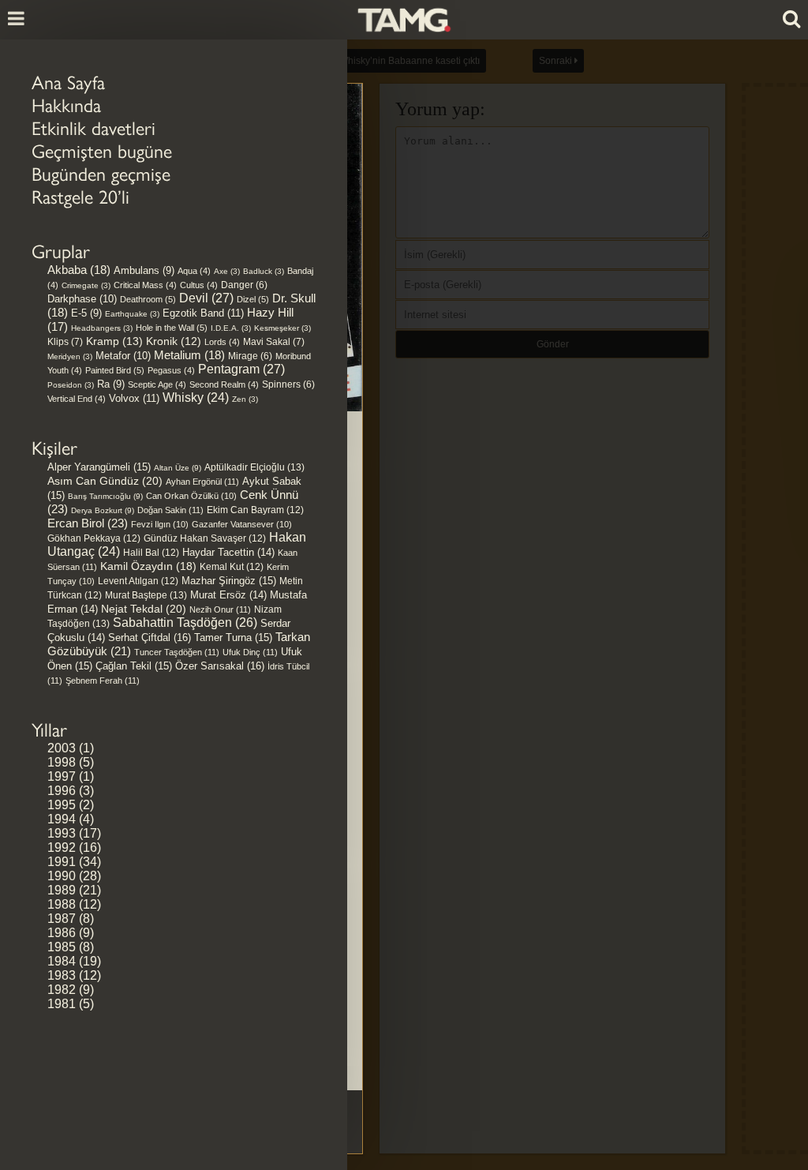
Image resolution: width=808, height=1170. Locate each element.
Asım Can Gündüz (105, 480)
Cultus (199, 285)
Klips (65, 341)
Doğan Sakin (170, 510)
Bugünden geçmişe (101, 174)
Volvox (134, 398)
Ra (111, 384)
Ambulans (144, 270)
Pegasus (171, 370)
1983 (61, 975)
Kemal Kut (232, 567)
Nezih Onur (220, 609)
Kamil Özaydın (148, 566)
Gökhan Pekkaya (93, 538)
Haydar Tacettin (228, 552)
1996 (61, 790)
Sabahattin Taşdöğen (185, 622)
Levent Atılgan (138, 581)
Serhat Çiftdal (149, 637)
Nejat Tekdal (143, 608)
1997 (61, 776)
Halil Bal (151, 552)
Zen (245, 399)
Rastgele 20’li (80, 197)
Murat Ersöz (228, 595)
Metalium (189, 355)
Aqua (194, 271)
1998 (61, 762)
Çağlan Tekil (133, 666)
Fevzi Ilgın (160, 524)
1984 (61, 961)
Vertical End (76, 398)
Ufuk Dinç (250, 652)
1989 (61, 890)
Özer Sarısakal (219, 666)
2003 (61, 748)
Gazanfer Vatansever (242, 524)
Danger (244, 284)
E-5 (86, 313)
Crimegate (86, 285)
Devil (206, 298)
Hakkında (66, 105)
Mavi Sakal (274, 341)
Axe (227, 271)
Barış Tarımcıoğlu (105, 496)
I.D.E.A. (231, 328)
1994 (61, 819)
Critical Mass (145, 285)
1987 (61, 918)
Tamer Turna (233, 637)
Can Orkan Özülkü (191, 496)
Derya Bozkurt (102, 510)
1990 (61, 876)
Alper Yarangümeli (99, 467)
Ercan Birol (87, 523)
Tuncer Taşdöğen (176, 652)
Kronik (173, 341)
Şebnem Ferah (102, 680)
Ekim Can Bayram (255, 510)
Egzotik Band (203, 313)
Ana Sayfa (68, 82)
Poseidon (70, 385)
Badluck (263, 271)
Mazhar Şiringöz (228, 581)
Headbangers (102, 328)
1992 (61, 847)
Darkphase (82, 299)
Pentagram (241, 369)
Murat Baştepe (146, 595)
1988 (61, 904)
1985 (61, 947)
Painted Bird (114, 370)
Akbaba (78, 270)
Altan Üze (177, 467)
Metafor (123, 356)
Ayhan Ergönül (202, 481)
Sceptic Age (157, 384)
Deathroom (148, 299)
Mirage (250, 356)
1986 (61, 932)
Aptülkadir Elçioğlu (254, 467)
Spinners (288, 384)
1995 (61, 805)
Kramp (114, 341)
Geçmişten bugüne (102, 151)
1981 (61, 1004)
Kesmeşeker (282, 328)
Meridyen (69, 356)
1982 (61, 989)
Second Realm (224, 384)
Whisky (196, 397)
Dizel (253, 299)
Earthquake (132, 313)
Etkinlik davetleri (93, 128)
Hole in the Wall (172, 327)
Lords (222, 342)
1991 (61, 861)
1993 (61, 833)
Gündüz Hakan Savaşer (205, 538)
